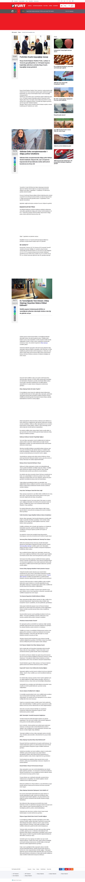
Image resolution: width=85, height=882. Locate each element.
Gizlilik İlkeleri (43, 869)
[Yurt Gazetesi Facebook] (59, 1)
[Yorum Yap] (15, 76)
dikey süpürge (44, 343)
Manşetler (16, 1)
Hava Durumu (36, 1)
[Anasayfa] (12, 1)
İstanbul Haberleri (52, 873)
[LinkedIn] (15, 68)
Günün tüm (69, 11)
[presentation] (15, 11)
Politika (45, 5)
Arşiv (27, 1)
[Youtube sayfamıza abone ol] (66, 869)
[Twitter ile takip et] (63, 869)
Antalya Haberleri (28, 875)
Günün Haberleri (21, 1)
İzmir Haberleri (16, 875)
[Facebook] (15, 63)
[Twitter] (15, 65)
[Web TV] (70, 1)
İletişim (37, 869)
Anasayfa (29, 869)
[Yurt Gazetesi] (19, 5)
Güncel (30, 5)
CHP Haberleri (16, 873)
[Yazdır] (15, 74)
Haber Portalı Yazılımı (17, 880)
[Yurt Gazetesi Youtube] (64, 1)
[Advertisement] (42, 22)
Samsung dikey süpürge (25, 546)
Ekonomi (55, 5)
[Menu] (62, 6)
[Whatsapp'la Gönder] (15, 70)
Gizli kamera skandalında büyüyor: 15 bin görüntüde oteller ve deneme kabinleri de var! (40, 11)
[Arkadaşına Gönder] (15, 72)
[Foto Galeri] (72, 1)
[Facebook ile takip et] (60, 869)
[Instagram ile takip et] (69, 869)
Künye (34, 869)
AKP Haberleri (28, 873)
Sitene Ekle (31, 1)
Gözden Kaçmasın (37, 5)
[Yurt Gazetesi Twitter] (61, 1)
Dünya (50, 5)
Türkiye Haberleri (40, 873)
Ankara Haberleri (64, 873)
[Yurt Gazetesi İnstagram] (67, 1)
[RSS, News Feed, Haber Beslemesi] (71, 869)
